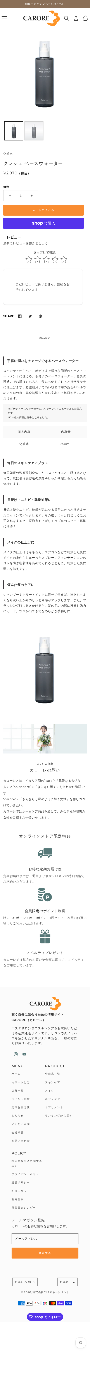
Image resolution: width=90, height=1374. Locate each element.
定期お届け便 (21, 1107)
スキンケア (52, 1082)
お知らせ (18, 1115)
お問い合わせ (21, 1140)
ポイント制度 (21, 1099)
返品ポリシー (21, 1182)
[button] (4, 18)
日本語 (64, 1282)
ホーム (16, 1073)
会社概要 (18, 1132)
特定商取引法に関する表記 (27, 1163)
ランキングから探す (59, 1115)
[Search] (66, 18)
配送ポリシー (21, 1191)
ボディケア (52, 1099)
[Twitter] (30, 316)
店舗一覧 (18, 1090)
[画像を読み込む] (13, 130)
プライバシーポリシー (27, 1174)
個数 (6, 186)
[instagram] (16, 1054)
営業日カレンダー (24, 1207)
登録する (45, 1253)
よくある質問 (21, 1124)
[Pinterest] (40, 316)
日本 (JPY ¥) (23, 1282)
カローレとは (21, 1082)
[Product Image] (45, 74)
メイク (49, 1090)
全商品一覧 (52, 1073)
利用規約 (18, 1199)
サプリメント (54, 1107)
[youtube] (24, 1054)
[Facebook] (19, 316)
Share (8, 316)
